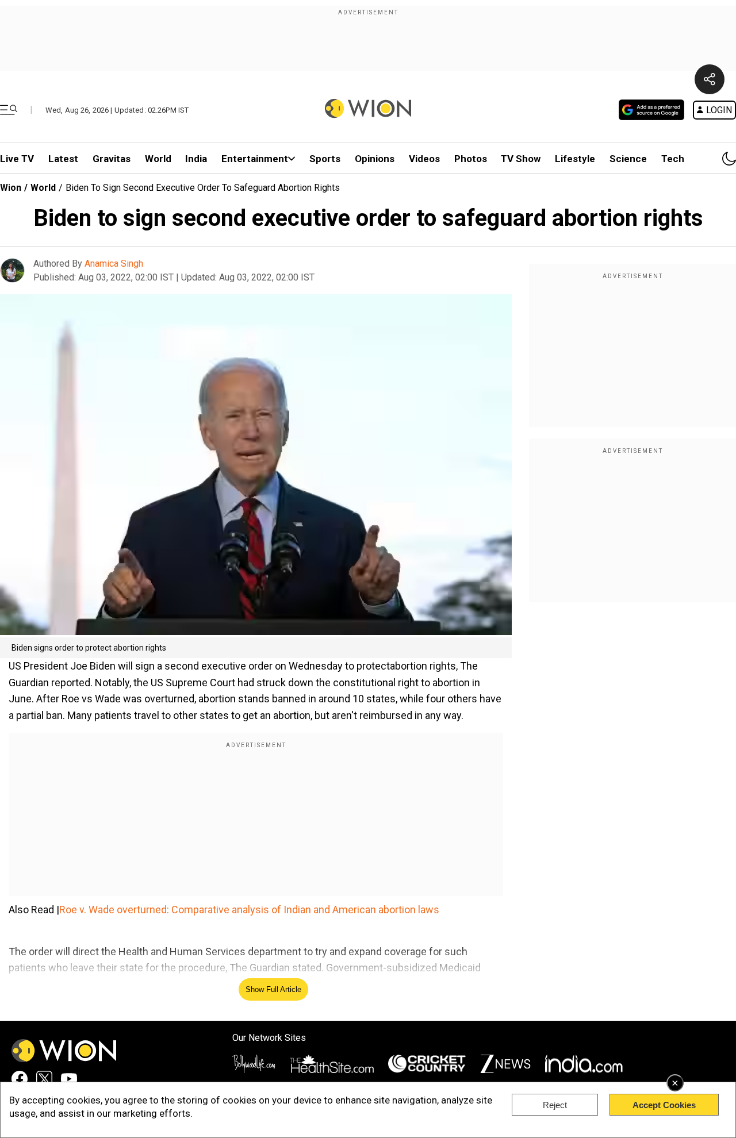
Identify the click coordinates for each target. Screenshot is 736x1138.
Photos (470, 158)
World (158, 158)
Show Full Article (273, 989)
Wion (10, 187)
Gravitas (112, 158)
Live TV (17, 158)
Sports (324, 158)
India (196, 158)
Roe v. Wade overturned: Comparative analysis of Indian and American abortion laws (249, 910)
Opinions (374, 158)
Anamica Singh (114, 263)
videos (424, 158)
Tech (672, 158)
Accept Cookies (664, 1105)
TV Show (520, 158)
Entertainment (254, 158)
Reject (555, 1105)
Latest (63, 158)
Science (628, 158)
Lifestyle (575, 158)
